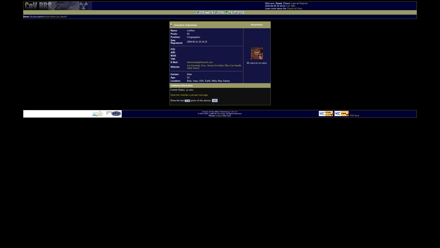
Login (293, 3)
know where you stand (55, 17)
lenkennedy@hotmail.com (200, 62)
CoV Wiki (290, 6)
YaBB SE (234, 112)
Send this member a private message (189, 95)
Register (303, 3)
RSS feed (354, 115)
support (219, 116)
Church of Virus (294, 8)
